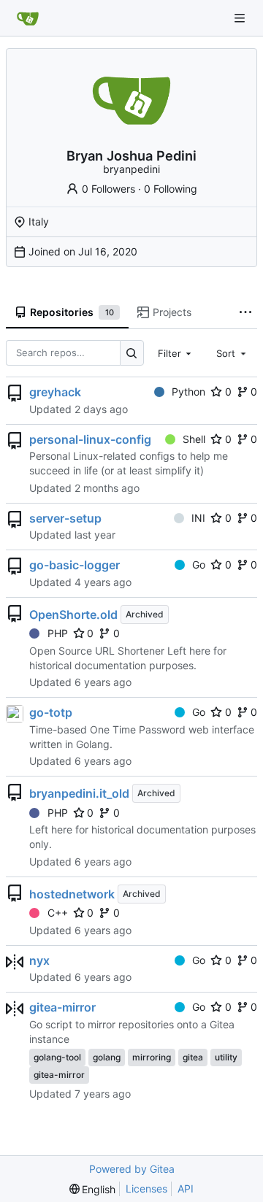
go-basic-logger (74, 565)
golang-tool (57, 1057)
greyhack (55, 392)
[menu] (92, 1189)
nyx (39, 960)
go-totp (50, 712)
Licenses (146, 1188)
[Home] (27, 18)
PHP (57, 633)
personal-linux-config (90, 439)
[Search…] (132, 353)
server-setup (65, 518)
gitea (193, 1057)
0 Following (170, 188)
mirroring (151, 1057)
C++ (57, 912)
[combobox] (176, 352)
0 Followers (108, 188)
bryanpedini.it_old (79, 793)
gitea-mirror (62, 1007)
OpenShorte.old (73, 614)
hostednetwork (72, 894)
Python (188, 391)
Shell (194, 439)
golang (107, 1057)
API (186, 1188)
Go (198, 564)
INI (198, 518)
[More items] (245, 313)
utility (226, 1057)
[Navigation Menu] (241, 18)
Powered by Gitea (132, 1169)
